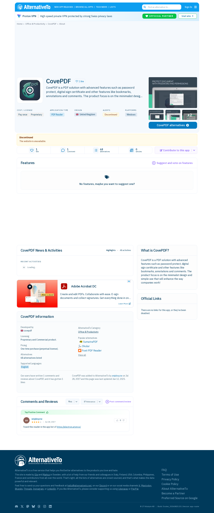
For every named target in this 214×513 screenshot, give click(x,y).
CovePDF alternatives (171, 125)
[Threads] (39, 506)
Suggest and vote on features (175, 163)
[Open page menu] (195, 7)
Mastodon (146, 485)
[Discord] (16, 506)
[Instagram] (44, 506)
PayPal (134, 488)
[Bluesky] (33, 506)
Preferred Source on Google (180, 498)
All (71, 401)
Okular (86, 346)
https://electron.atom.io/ (69, 426)
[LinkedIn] (50, 506)
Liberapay (123, 488)
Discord (103, 485)
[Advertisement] (107, 50)
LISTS (113, 7)
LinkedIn (51, 488)
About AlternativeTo (175, 488)
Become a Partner (173, 493)
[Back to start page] (35, 7)
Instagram (38, 488)
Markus (46, 474)
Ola (36, 474)
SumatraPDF (90, 341)
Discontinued (26, 137)
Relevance (90, 401)
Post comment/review (120, 401)
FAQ (164, 470)
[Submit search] (145, 7)
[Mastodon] (27, 506)
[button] (79, 81)
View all (82, 355)
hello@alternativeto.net (79, 485)
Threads (28, 488)
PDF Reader (57, 114)
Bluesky (19, 488)
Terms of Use (170, 474)
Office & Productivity (88, 331)
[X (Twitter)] (22, 506)
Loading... (31, 267)
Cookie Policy (170, 484)
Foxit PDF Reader (92, 350)
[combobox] (161, 7)
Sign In (188, 6)
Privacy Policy (170, 479)
